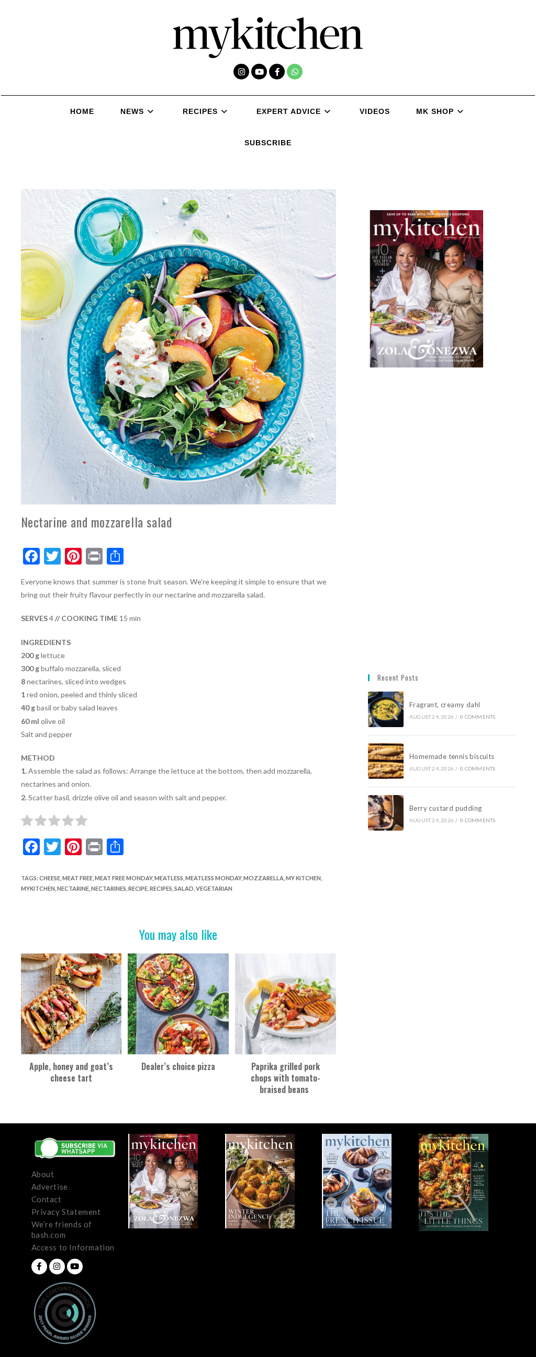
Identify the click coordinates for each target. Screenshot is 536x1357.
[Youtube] (259, 71)
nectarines (108, 888)
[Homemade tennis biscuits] (386, 761)
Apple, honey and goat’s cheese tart (71, 1072)
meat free (77, 878)
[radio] (27, 822)
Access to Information (73, 1247)
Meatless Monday (213, 878)
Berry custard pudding (447, 808)
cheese (49, 878)
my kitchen (303, 878)
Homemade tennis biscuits (452, 756)
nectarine (73, 888)
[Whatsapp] (295, 71)
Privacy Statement (66, 1211)
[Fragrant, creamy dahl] (386, 709)
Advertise (49, 1186)
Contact (46, 1199)
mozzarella (263, 878)
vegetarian (214, 888)
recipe (138, 888)
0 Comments (477, 717)
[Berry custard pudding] (386, 813)
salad (184, 888)
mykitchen (38, 888)
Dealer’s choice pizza (178, 1066)
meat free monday (123, 878)
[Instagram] (241, 71)
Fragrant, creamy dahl (444, 704)
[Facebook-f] (277, 71)
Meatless (168, 878)
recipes (161, 888)
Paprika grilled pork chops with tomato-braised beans (285, 1078)
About (42, 1174)
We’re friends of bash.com (62, 1229)
